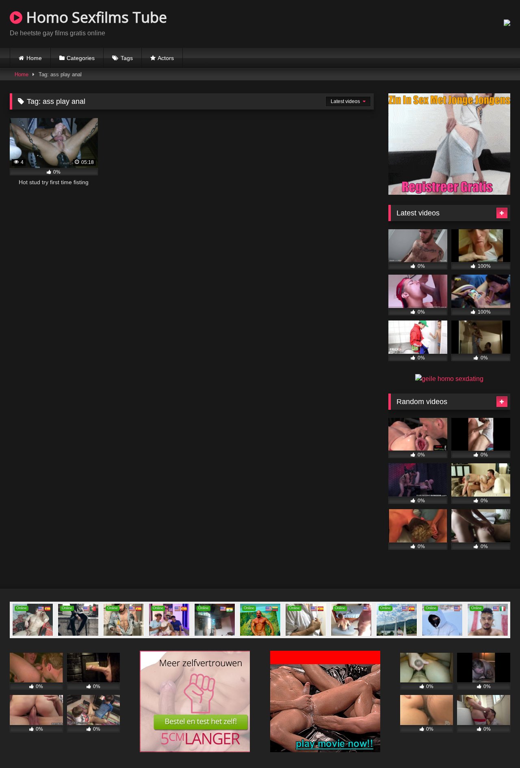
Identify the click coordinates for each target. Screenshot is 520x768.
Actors (166, 58)
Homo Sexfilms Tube (94, 17)
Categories (81, 58)
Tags (127, 58)
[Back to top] (495, 744)
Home (34, 58)
